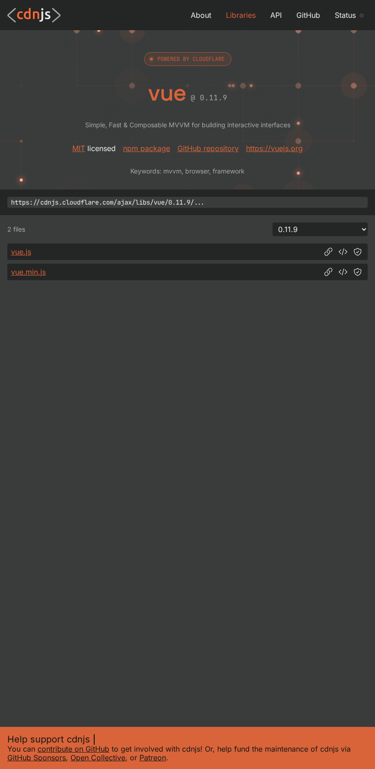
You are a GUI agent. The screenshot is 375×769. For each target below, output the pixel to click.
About (201, 15)
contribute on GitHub (73, 748)
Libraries (241, 15)
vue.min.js (28, 272)
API (276, 15)
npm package (146, 148)
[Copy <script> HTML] (343, 251)
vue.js (21, 252)
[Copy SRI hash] (357, 251)
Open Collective (97, 757)
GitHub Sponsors (36, 757)
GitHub (308, 15)
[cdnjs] (34, 15)
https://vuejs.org (274, 148)
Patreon (152, 757)
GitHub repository (208, 148)
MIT (78, 148)
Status (345, 15)
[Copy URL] (328, 251)
